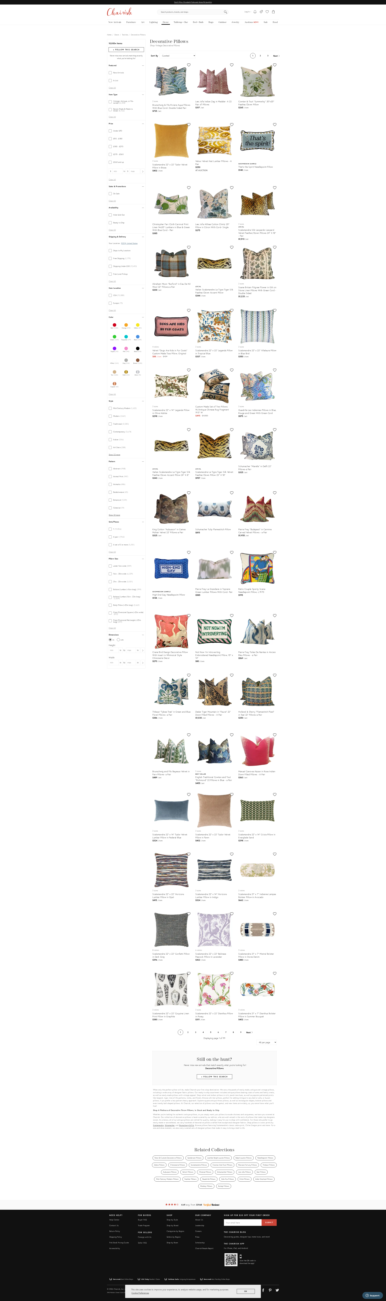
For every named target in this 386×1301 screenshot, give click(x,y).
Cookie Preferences (140, 1293)
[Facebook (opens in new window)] (263, 1289)
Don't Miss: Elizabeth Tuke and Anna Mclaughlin (193, 2)
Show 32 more (114, 515)
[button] (267, 12)
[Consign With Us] (261, 12)
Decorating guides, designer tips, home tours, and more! (247, 1237)
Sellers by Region (173, 1237)
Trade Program (144, 1225)
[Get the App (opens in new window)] (231, 1260)
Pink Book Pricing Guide (119, 1243)
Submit (269, 1222)
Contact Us (114, 1225)
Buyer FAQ (142, 1220)
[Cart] (273, 12)
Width (112, 657)
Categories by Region (175, 1231)
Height (112, 645)
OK (245, 1291)
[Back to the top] (380, 1285)
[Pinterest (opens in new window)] (270, 1289)
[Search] (226, 12)
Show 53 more (114, 455)
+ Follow (126, 49)
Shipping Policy (115, 1237)
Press (197, 1237)
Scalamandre (158, 1125)
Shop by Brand (173, 1225)
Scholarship (200, 1243)
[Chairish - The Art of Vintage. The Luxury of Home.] (119, 12)
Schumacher (170, 1125)
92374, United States (129, 243)
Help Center (114, 1220)
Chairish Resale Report (204, 1248)
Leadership (199, 1225)
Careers (198, 1231)
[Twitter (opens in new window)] (277, 1289)
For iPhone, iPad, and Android (236, 1248)
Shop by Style (172, 1220)
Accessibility (114, 1248)
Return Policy (114, 1231)
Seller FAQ (142, 1243)
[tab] (126, 73)
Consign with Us (144, 1237)
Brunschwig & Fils (186, 1125)
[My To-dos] (255, 12)
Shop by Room (172, 1243)
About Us (199, 1220)
